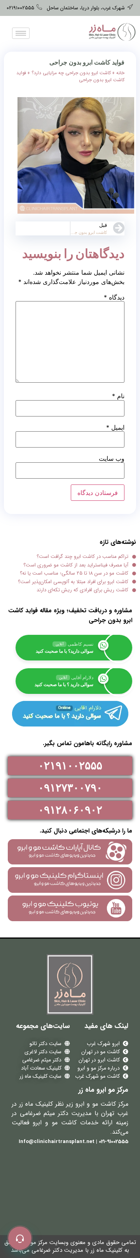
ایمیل (115, 427)
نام (118, 396)
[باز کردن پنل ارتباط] (20, 1238)
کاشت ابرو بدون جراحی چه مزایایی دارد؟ (71, 73)
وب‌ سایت (111, 458)
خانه (120, 73)
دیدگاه (114, 297)
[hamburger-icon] (21, 33)
